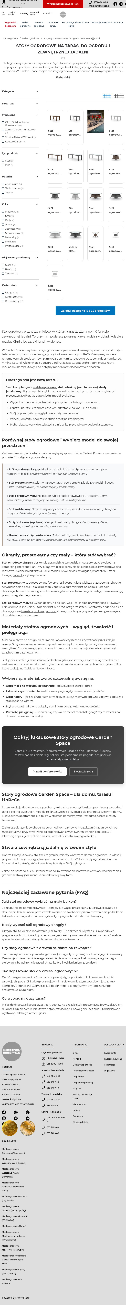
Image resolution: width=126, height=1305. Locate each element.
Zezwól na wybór (53, 666)
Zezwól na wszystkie (35, 666)
